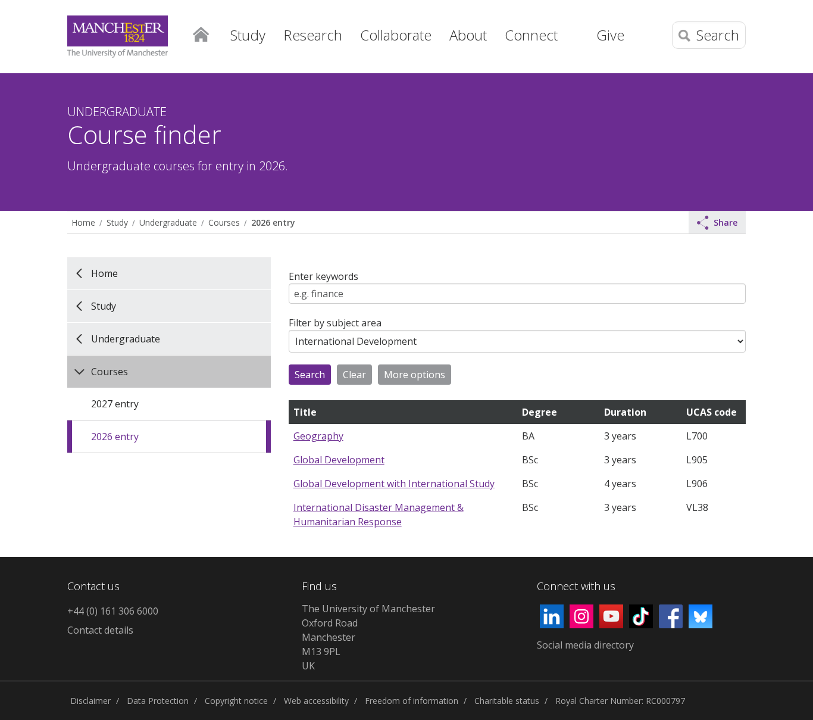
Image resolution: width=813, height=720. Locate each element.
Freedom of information (411, 700)
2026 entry (273, 222)
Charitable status (506, 700)
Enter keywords (323, 276)
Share (725, 222)
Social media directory (585, 645)
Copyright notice (236, 700)
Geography (318, 435)
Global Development (338, 459)
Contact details (100, 630)
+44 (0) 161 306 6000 (112, 611)
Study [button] (247, 35)
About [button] (468, 35)
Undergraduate (168, 222)
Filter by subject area (335, 322)
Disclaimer (90, 700)
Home (200, 33)
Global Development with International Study (394, 483)
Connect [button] (531, 35)
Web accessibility (316, 700)
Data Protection (158, 700)
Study (117, 222)
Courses (224, 222)
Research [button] (312, 35)
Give (610, 35)
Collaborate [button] (395, 35)
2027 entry (115, 403)
